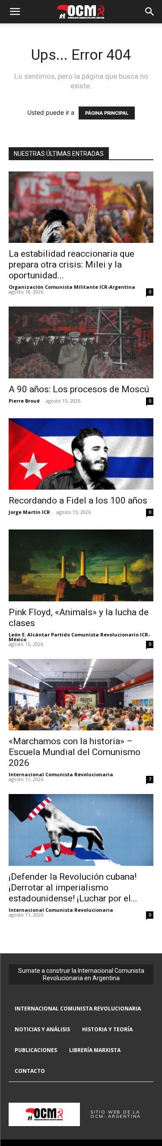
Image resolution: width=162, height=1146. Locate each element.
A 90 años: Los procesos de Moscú (79, 389)
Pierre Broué (24, 400)
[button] (15, 11)
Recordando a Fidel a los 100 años (78, 500)
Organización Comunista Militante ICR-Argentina (72, 287)
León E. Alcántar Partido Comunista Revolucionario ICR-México (79, 636)
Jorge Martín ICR (29, 512)
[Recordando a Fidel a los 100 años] (81, 454)
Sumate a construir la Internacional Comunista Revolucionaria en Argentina (81, 974)
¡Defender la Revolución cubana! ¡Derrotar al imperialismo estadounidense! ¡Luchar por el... (73, 888)
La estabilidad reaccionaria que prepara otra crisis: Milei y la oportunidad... (71, 265)
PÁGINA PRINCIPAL (106, 113)
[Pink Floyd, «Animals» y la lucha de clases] (81, 565)
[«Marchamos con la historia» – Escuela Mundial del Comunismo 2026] (81, 694)
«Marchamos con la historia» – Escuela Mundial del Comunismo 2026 (74, 752)
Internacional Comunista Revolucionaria (61, 774)
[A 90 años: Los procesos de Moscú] (81, 342)
